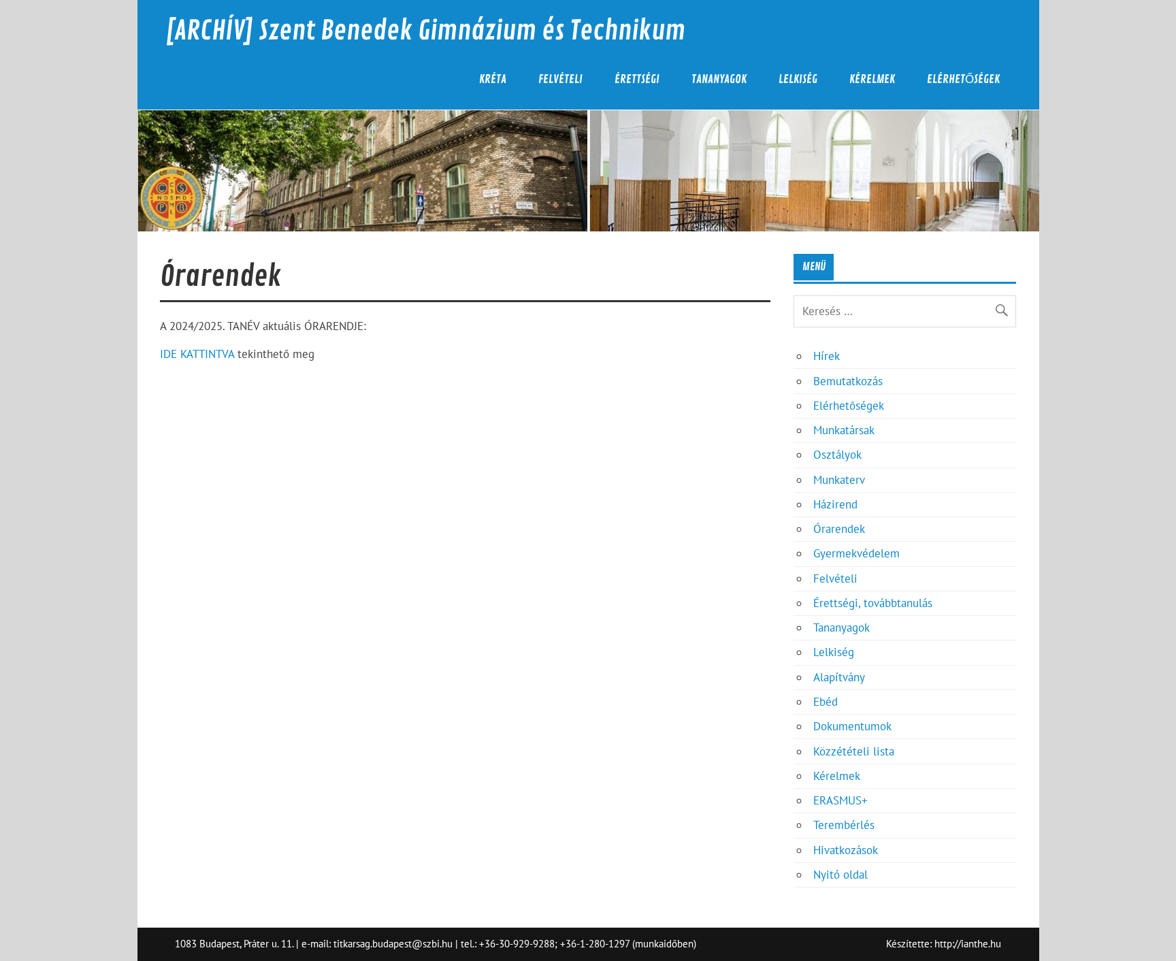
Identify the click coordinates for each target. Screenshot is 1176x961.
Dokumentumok (852, 726)
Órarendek (839, 528)
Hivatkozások (845, 850)
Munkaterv (839, 479)
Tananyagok (719, 79)
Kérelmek (872, 79)
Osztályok (837, 454)
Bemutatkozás (848, 381)
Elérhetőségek (963, 79)
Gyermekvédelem (856, 553)
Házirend (835, 504)
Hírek (826, 355)
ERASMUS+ (840, 800)
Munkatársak (844, 430)
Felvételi (560, 79)
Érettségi (637, 79)
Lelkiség (798, 79)
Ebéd (825, 701)
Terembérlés (844, 824)
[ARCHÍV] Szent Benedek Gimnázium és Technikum (425, 31)
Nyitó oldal (840, 874)
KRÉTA (492, 79)
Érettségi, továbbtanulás (872, 603)
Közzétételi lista (853, 751)
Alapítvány (839, 677)
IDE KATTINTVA (197, 353)
